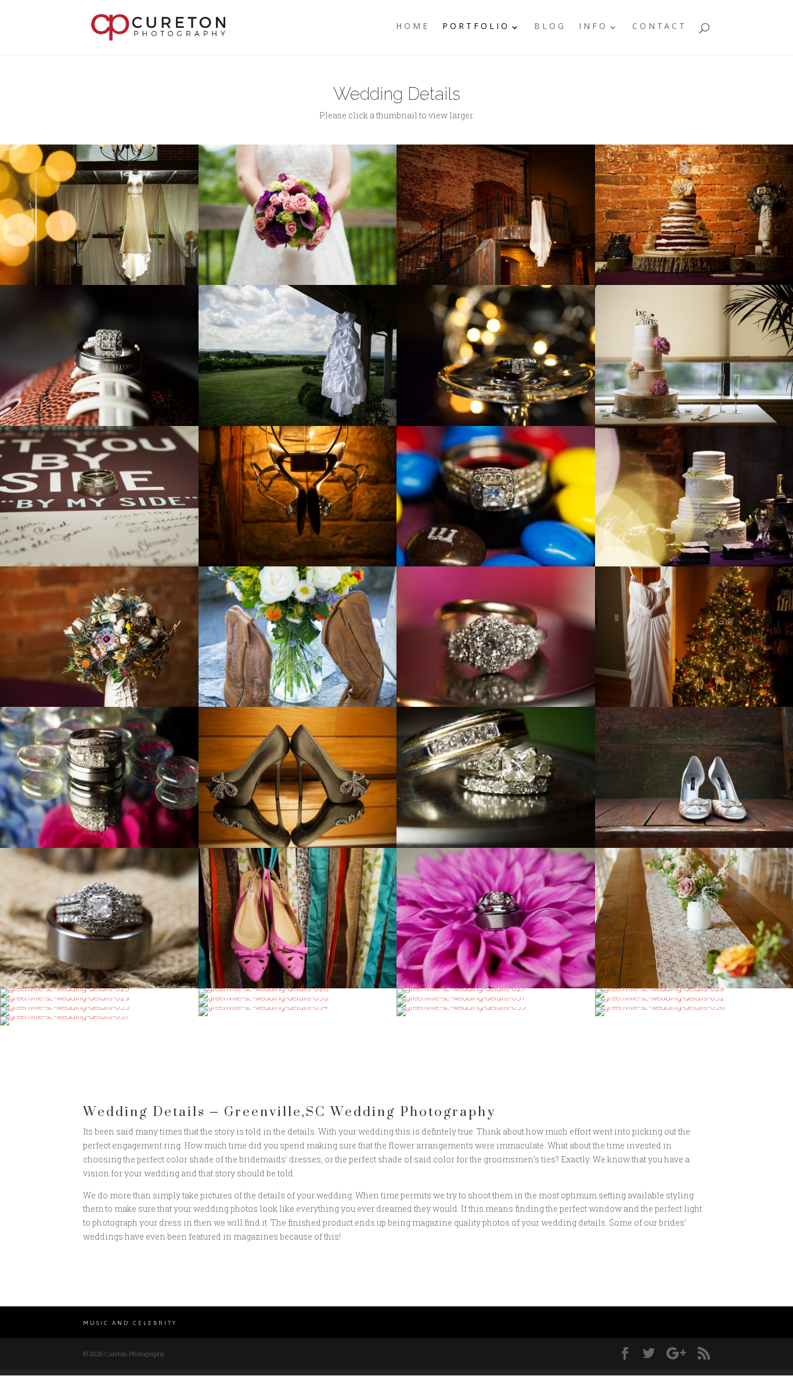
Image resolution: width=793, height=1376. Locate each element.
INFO (593, 28)
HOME (413, 28)
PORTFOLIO (476, 28)
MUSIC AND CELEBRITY (130, 1323)
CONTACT (659, 28)
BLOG (550, 28)
